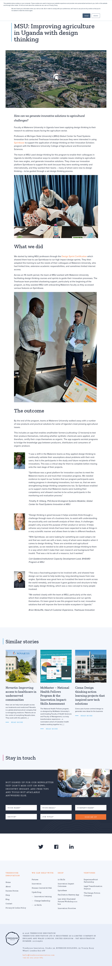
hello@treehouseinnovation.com (39, 955)
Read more (17, 722)
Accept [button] (86, 16)
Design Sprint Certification (74, 256)
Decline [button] (96, 16)
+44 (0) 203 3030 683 (33, 958)
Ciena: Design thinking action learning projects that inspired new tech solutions (90, 695)
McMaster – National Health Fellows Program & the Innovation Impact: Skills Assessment (54, 695)
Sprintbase (19, 142)
